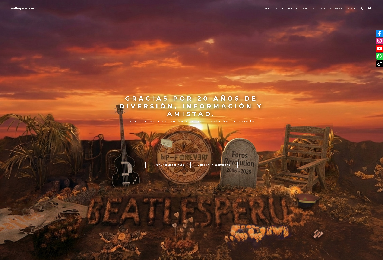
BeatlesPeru (273, 8)
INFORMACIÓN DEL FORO (169, 165)
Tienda (351, 8)
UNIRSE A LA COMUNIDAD (213, 165)
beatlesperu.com (22, 8)
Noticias (293, 8)
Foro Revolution (314, 8)
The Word (336, 8)
